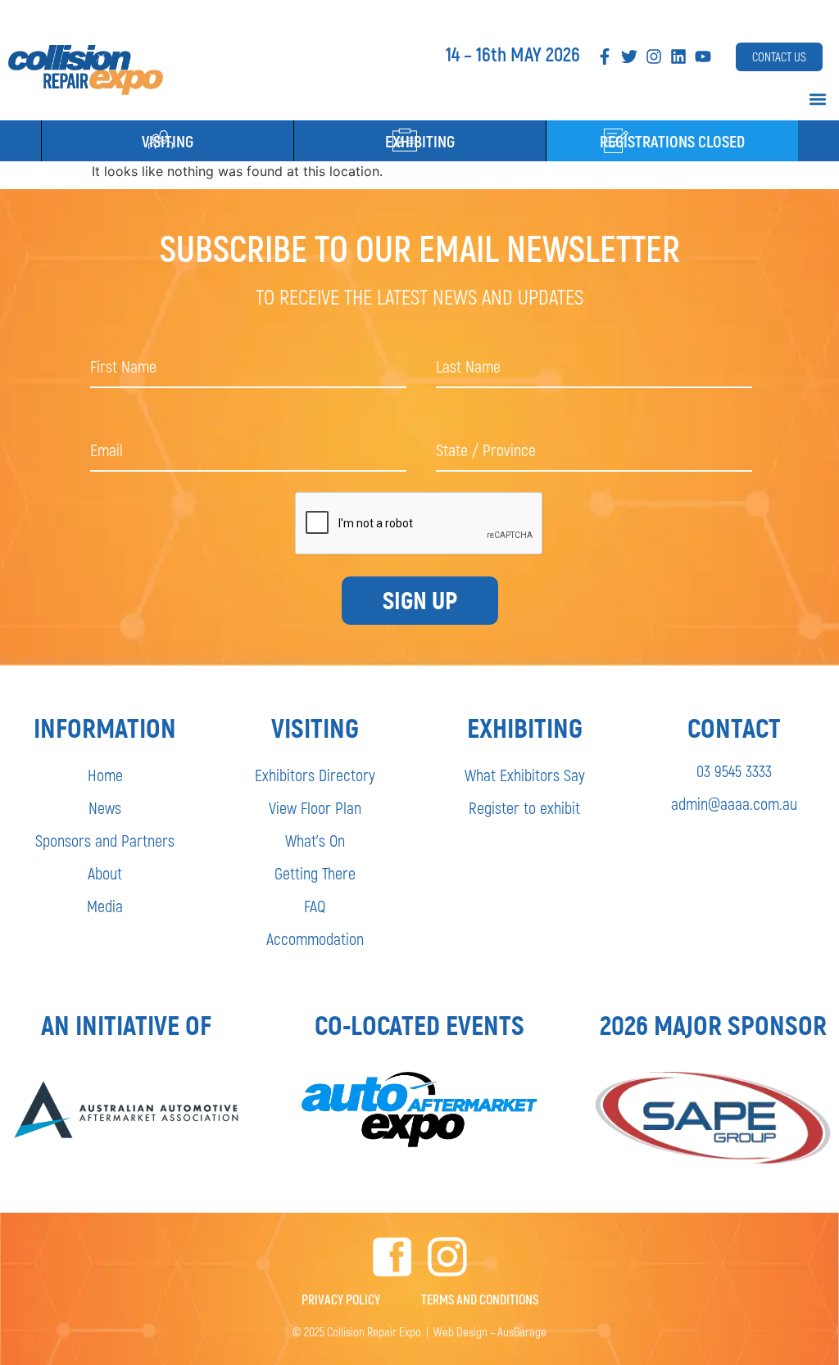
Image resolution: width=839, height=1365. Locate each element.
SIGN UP (420, 601)
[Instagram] (654, 56)
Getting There (315, 873)
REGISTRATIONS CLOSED (672, 141)
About (105, 873)
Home (105, 774)
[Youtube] (703, 56)
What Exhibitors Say (525, 774)
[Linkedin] (678, 56)
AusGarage (521, 1331)
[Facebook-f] (604, 56)
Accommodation (315, 938)
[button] (817, 98)
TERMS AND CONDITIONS (479, 1299)
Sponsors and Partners (105, 840)
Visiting (167, 141)
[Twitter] (629, 56)
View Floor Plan (315, 807)
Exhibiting (420, 141)
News (104, 807)
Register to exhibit (524, 807)
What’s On (315, 840)
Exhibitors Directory (315, 774)
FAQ (314, 905)
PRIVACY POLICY (341, 1299)
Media (105, 905)
